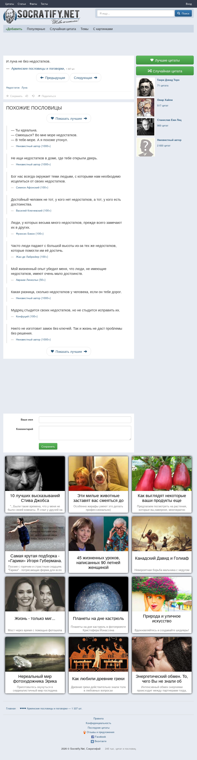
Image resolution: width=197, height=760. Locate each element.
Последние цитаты (98, 727)
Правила (98, 718)
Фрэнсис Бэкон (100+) (30, 233)
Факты (33, 4)
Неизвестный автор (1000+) (33, 146)
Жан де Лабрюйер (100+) (32, 256)
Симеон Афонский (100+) (32, 187)
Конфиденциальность (98, 723)
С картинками (103, 29)
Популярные (36, 29)
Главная (11, 708)
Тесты (44, 4)
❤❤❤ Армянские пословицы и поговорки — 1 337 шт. (51, 708)
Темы (84, 29)
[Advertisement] (98, 44)
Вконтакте (100, 741)
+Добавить (14, 29)
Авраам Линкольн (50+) (31, 280)
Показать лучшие (69, 118)
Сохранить (48, 446)
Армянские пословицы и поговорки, (43, 68)
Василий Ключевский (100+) (33, 210)
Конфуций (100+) (27, 316)
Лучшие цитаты (167, 60)
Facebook (100, 736)
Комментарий (24, 429)
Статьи (22, 4)
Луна (24, 87)
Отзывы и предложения (100, 732)
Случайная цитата (63, 29)
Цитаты (9, 4)
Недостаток (13, 87)
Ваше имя (27, 419)
